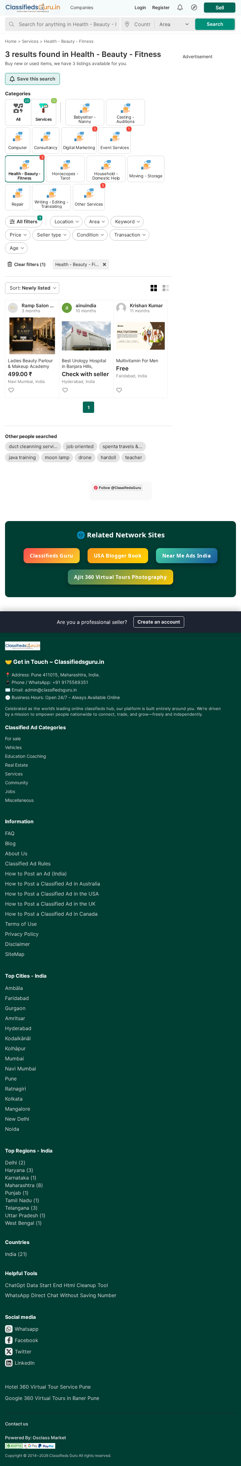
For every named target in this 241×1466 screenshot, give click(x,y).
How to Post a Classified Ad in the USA (52, 894)
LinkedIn (25, 1363)
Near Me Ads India (186, 555)
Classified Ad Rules (28, 863)
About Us (16, 853)
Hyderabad (18, 1028)
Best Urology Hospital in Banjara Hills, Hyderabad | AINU (84, 363)
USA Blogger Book (118, 555)
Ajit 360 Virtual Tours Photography (120, 577)
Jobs (10, 791)
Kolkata (14, 1099)
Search (215, 24)
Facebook (26, 1340)
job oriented (80, 446)
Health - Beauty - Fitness (80, 264)
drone (85, 457)
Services (14, 773)
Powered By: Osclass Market (35, 1437)
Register (160, 7)
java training (22, 457)
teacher (133, 457)
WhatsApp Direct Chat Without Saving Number (60, 1295)
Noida (12, 1129)
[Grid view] (153, 288)
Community (16, 782)
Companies (81, 7)
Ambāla (14, 988)
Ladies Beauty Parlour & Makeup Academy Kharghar (30, 363)
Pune (11, 1078)
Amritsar (15, 1018)
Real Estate (16, 765)
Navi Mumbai (20, 1068)
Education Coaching (25, 756)
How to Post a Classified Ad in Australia (52, 883)
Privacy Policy (22, 934)
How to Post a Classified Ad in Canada (51, 914)
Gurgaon (15, 1008)
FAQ (9, 833)
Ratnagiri (15, 1089)
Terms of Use (21, 924)
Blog (10, 843)
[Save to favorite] (11, 390)
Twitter (23, 1351)
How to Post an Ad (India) (36, 873)
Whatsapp (27, 1329)
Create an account (158, 622)
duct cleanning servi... (33, 446)
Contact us (16, 1423)
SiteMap (14, 954)
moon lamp (57, 457)
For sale (13, 738)
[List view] (165, 288)
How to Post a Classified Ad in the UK (50, 904)
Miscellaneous (19, 800)
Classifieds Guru (51, 555)
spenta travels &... (122, 446)
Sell (220, 7)
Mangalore (17, 1109)
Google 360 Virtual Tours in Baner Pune (52, 1398)
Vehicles (13, 747)
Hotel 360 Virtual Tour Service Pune (48, 1387)
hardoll (108, 457)
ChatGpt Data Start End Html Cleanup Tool (56, 1285)
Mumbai (14, 1058)
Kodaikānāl (18, 1038)
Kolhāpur (15, 1048)
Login (140, 7)
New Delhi (17, 1119)
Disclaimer (17, 944)
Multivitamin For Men (137, 360)
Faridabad (17, 998)
